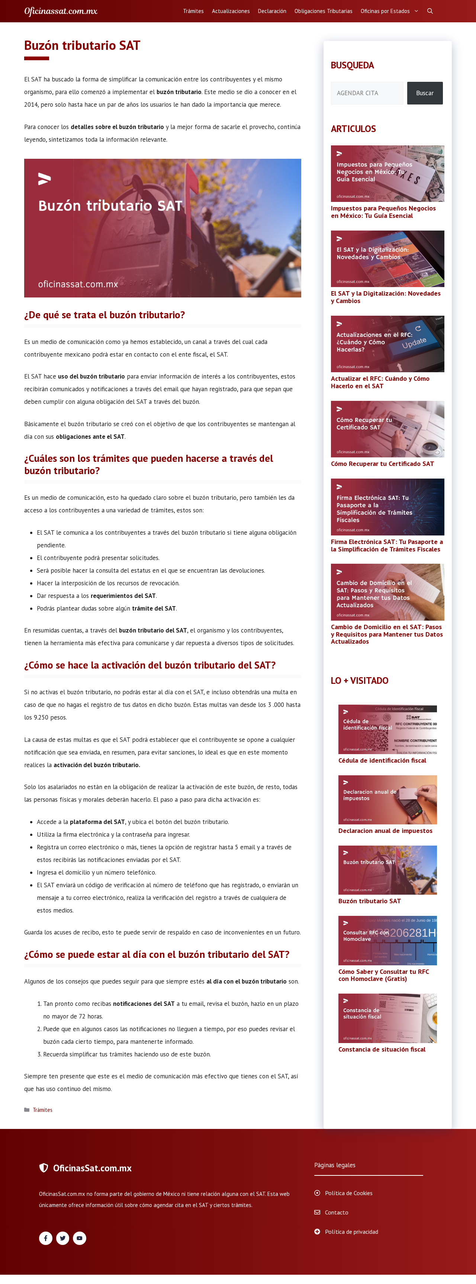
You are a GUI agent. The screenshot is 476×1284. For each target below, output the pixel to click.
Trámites (193, 11)
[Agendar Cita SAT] (61, 11)
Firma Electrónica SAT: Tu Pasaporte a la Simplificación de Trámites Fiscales (387, 545)
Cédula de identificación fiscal (382, 760)
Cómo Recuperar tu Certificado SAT (382, 463)
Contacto (336, 1212)
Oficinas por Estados (385, 11)
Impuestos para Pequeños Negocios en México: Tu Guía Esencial (383, 212)
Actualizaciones (231, 11)
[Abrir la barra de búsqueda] (430, 11)
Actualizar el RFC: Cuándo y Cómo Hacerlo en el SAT (380, 382)
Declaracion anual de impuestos (385, 830)
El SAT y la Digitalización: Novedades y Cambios (386, 297)
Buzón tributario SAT (369, 901)
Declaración (272, 11)
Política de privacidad (351, 1231)
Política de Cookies (349, 1193)
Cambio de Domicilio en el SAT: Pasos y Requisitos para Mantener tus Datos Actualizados (387, 634)
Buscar (425, 93)
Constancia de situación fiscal (381, 1049)
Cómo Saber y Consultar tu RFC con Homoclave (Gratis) (383, 975)
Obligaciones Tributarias (324, 11)
